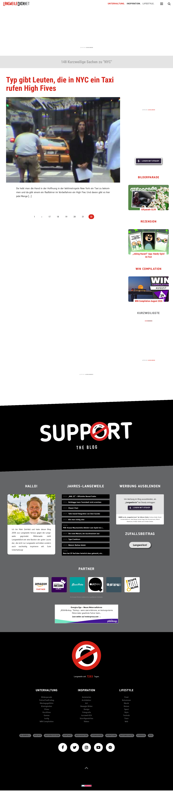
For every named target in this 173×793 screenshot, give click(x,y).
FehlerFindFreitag (46, 700)
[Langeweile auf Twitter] (74, 747)
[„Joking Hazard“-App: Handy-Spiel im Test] (148, 242)
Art (86, 703)
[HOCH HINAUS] (86, 768)
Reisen (126, 706)
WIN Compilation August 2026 (148, 301)
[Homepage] (18, 4)
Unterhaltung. (116, 4)
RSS (151, 735)
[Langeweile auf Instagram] (86, 747)
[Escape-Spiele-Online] (132, 584)
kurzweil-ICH (86, 715)
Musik (126, 703)
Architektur (86, 700)
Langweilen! (140, 544)
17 (50, 217)
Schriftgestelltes (86, 718)
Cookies (141, 735)
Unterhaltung (46, 690)
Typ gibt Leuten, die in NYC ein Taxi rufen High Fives (60, 84)
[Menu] (161, 4)
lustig (46, 718)
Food (126, 697)
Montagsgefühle (46, 703)
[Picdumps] (113, 584)
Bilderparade (148, 177)
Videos (86, 721)
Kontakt (67, 735)
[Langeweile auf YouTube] (98, 747)
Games (47, 715)
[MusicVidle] (77, 584)
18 (58, 217)
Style (126, 712)
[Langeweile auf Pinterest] (110, 747)
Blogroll (25, 735)
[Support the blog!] (86, 436)
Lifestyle (126, 690)
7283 (90, 676)
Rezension (149, 221)
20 (75, 217)
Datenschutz (126, 735)
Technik (126, 715)
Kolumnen (126, 700)
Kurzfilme (47, 712)
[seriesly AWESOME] (59, 584)
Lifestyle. (148, 4)
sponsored (97, 735)
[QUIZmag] (95, 584)
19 (66, 217)
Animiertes (86, 697)
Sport (126, 709)
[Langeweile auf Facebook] (62, 747)
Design (86, 709)
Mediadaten (82, 735)
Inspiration (86, 690)
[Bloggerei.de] (86, 785)
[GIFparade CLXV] (148, 197)
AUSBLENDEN (89, 47)
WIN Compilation (149, 269)
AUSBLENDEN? (89, 374)
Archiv (37, 735)
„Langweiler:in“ (131, 502)
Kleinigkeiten (46, 706)
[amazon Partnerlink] (41, 584)
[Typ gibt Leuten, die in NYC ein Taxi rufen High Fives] (63, 139)
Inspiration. (134, 4)
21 (83, 217)
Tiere (126, 718)
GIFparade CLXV (148, 209)
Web (126, 721)
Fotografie (86, 712)
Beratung (111, 735)
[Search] (169, 4)
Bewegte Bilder (86, 706)
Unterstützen (52, 735)
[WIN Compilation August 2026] (148, 289)
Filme (46, 709)
